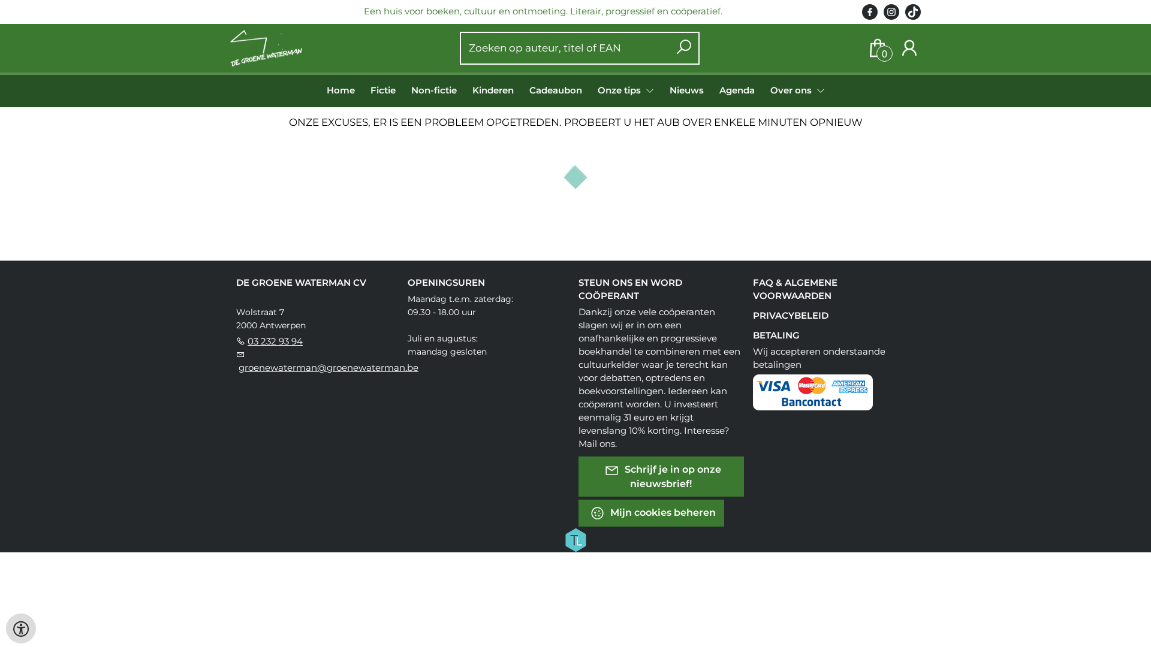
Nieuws (687, 90)
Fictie (383, 90)
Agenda (737, 90)
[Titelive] (575, 539)
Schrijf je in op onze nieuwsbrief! (671, 476)
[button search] (683, 48)
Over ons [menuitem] (792, 90)
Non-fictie (434, 90)
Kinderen (493, 90)
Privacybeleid (790, 315)
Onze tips (620, 90)
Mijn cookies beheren (662, 512)
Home (341, 90)
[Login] (909, 48)
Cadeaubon (555, 90)
